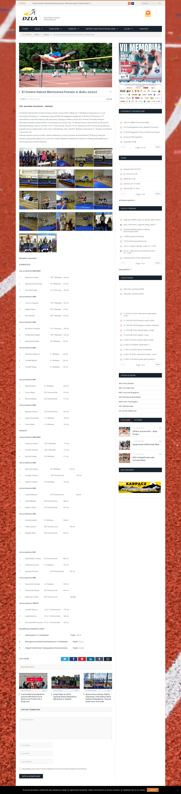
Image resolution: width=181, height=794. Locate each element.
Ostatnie (138, 420)
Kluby (127, 29)
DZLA (37, 29)
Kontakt (144, 29)
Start (25, 29)
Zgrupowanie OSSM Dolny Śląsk (146, 444)
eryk (23, 99)
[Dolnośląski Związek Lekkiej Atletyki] (41, 15)
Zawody (72, 29)
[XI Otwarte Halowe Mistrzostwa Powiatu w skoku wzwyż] (65, 65)
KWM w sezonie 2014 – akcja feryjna (145, 432)
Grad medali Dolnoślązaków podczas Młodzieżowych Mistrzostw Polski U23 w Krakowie (63, 3)
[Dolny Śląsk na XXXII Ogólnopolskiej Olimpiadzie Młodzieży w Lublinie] (65, 682)
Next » (158, 147)
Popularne (125, 420)
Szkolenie (54, 29)
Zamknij (153, 790)
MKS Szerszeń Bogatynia (129, 392)
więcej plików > (125, 269)
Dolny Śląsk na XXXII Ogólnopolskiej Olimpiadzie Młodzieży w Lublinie (65, 696)
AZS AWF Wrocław (126, 406)
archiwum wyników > (127, 200)
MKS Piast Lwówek (126, 383)
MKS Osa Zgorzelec (126, 388)
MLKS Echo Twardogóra (128, 401)
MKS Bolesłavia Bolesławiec (130, 397)
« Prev (122, 147)
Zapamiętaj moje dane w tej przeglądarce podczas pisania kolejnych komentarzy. (54, 769)
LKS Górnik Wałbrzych (127, 411)
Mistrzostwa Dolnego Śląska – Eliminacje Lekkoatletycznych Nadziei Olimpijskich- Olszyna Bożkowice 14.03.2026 (98, 698)
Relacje (109, 99)
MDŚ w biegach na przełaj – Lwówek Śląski (144, 458)
